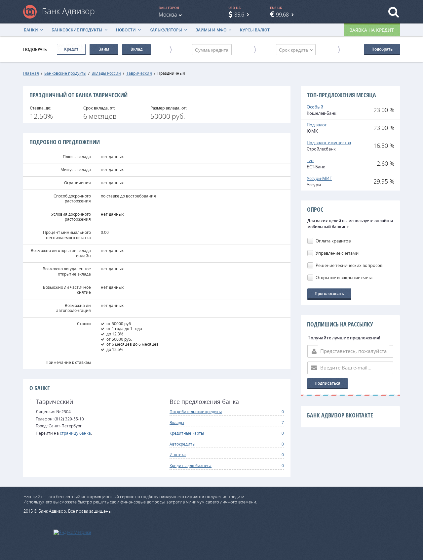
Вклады (177, 422)
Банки (31, 30)
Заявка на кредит (372, 30)
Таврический (139, 73)
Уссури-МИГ (319, 178)
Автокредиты (182, 444)
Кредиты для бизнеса (191, 465)
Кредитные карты (187, 433)
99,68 (282, 14)
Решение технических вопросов (349, 265)
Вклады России (106, 73)
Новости (126, 30)
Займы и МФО (211, 30)
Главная (31, 73)
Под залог (317, 125)
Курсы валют (255, 30)
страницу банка (75, 433)
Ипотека (178, 454)
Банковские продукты (77, 30)
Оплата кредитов (333, 241)
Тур (310, 160)
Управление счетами (337, 253)
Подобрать (382, 49)
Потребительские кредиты (196, 411)
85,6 (239, 14)
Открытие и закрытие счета (344, 277)
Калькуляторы (165, 30)
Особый (315, 107)
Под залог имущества (329, 143)
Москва (168, 14)
